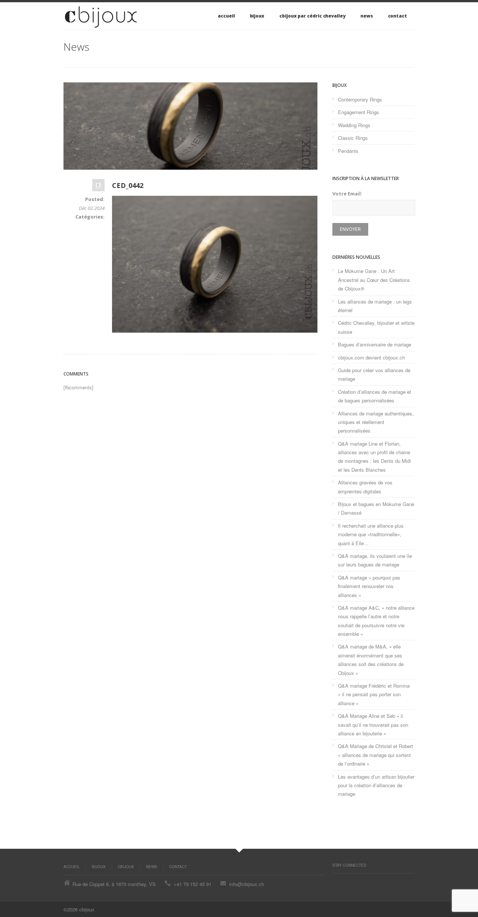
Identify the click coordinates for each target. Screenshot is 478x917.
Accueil (226, 16)
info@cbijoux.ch (246, 884)
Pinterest (336, 881)
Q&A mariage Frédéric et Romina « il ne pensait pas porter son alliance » (374, 694)
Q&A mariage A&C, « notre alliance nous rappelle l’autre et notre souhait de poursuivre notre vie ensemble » (376, 620)
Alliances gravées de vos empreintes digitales (365, 486)
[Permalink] (98, 187)
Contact (397, 16)
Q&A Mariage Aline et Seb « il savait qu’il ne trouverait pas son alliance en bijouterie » (373, 724)
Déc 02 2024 (92, 208)
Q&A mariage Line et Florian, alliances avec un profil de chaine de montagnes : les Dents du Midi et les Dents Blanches (374, 456)
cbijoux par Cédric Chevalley (312, 16)
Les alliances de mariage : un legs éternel (375, 306)
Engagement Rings (358, 112)
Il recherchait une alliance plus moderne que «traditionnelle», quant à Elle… (371, 534)
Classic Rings (353, 137)
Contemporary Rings (360, 99)
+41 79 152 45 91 (192, 884)
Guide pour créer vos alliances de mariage (374, 374)
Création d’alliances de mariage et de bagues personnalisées (374, 396)
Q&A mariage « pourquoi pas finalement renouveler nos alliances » (369, 586)
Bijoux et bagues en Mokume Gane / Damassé (376, 508)
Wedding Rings (354, 125)
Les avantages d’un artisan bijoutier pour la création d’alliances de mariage (376, 785)
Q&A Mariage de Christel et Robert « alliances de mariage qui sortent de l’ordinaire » (375, 754)
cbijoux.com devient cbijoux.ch (371, 357)
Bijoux (257, 16)
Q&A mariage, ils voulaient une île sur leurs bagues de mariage (375, 560)
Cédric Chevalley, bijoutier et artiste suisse (376, 327)
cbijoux (126, 866)
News (366, 16)
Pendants (348, 150)
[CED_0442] (190, 126)
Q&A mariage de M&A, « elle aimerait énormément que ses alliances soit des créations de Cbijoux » (371, 659)
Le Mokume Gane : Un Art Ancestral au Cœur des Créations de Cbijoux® (374, 279)
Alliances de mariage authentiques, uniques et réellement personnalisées (376, 422)
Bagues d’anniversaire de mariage (374, 344)
